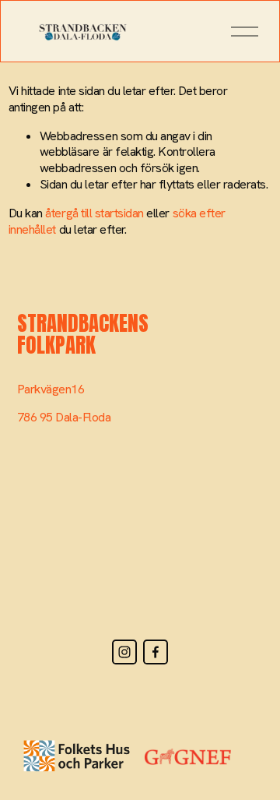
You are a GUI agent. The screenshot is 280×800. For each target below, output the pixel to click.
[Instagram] (124, 652)
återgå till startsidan (94, 213)
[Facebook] (155, 652)
